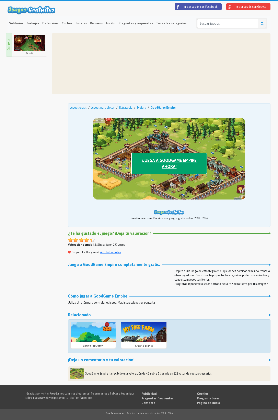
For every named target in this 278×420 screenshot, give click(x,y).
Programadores (208, 398)
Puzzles (81, 23)
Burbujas (32, 23)
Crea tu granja (144, 345)
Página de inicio (208, 403)
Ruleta (29, 53)
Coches (67, 23)
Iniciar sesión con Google (250, 6)
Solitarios (16, 23)
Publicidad (149, 393)
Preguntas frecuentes (157, 398)
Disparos (96, 23)
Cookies (202, 393)
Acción (110, 23)
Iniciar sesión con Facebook (200, 6)
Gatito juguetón (93, 345)
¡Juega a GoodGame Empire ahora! (169, 163)
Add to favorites (110, 252)
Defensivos (50, 23)
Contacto (148, 403)
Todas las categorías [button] (171, 23)
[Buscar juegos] (262, 23)
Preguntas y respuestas (136, 23)
